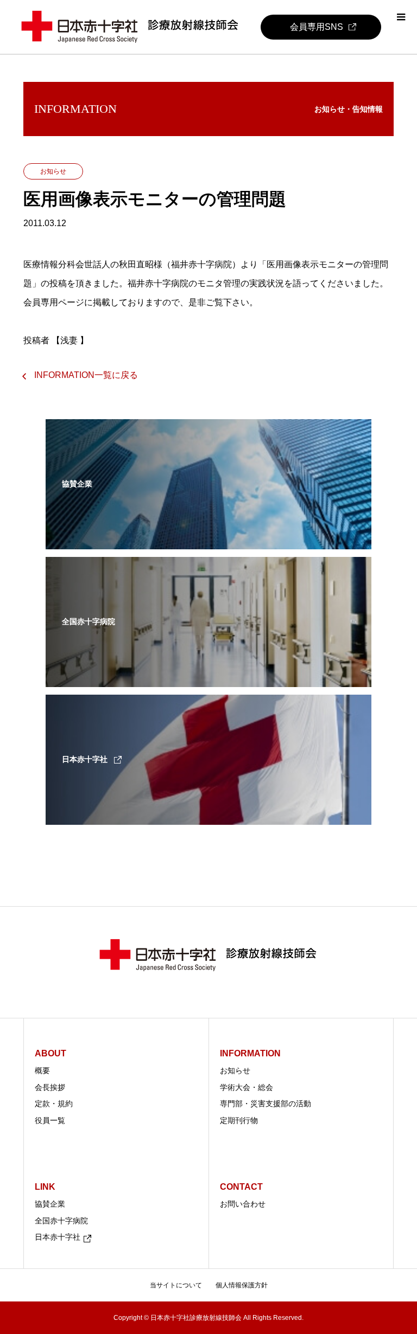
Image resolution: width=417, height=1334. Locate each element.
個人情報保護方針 (242, 1285)
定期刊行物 (239, 1120)
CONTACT (241, 1186)
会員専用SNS (316, 26)
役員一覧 (50, 1120)
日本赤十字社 (57, 1237)
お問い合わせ (243, 1204)
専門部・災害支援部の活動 (265, 1103)
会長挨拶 (50, 1087)
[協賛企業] (208, 542)
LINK (45, 1186)
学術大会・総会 (246, 1087)
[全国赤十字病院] (208, 680)
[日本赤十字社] (208, 817)
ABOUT (50, 1053)
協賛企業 (50, 1204)
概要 (42, 1070)
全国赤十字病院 (61, 1220)
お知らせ (235, 1070)
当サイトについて (176, 1285)
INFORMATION (250, 1053)
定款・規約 (54, 1103)
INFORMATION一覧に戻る (86, 375)
